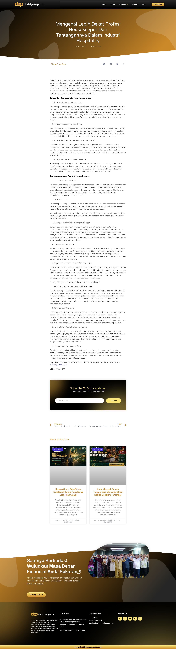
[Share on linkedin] (110, 64)
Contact (135, 4)
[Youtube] (130, 619)
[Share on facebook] (104, 64)
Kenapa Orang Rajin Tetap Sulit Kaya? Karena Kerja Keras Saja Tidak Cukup (68, 492)
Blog (143, 4)
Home (104, 4)
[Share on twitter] (117, 64)
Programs (122, 4)
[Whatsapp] (120, 619)
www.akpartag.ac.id (58, 365)
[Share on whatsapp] (124, 64)
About (113, 4)
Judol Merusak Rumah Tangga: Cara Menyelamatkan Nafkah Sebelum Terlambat (107, 492)
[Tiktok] (140, 619)
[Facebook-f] (125, 619)
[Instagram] (135, 619)
